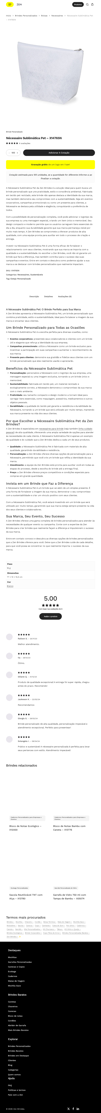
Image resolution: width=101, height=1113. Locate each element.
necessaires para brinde (51, 428)
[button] (10, 4)
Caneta (9, 929)
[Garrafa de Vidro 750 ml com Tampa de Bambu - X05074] (71, 861)
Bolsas (44, 15)
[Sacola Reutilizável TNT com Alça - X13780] (27, 861)
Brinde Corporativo (32, 933)
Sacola (20, 926)
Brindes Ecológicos (14, 933)
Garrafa (18, 929)
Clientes (12, 1060)
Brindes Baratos (15, 1051)
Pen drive (70, 926)
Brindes (10, 922)
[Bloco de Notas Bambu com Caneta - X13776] (71, 791)
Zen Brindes (12, 937)
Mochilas (12, 957)
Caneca (29, 926)
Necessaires (57, 15)
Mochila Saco (78, 922)
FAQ (10, 1085)
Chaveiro (28, 922)
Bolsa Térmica (49, 922)
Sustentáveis (36, 274)
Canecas (12, 1011)
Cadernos (81, 926)
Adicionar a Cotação (59, 152)
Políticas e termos (17, 1090)
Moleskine (11, 926)
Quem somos (14, 1074)
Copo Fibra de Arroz (51, 933)
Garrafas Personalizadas (20, 962)
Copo (37, 926)
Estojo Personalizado (21, 279)
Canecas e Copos (16, 967)
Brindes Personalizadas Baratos (75, 933)
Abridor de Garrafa (17, 1025)
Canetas (12, 1002)
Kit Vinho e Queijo (71, 929)
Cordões (12, 1021)
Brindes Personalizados (26, 15)
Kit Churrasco (48, 929)
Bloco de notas (15, 1016)
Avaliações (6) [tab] (65, 296)
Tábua (59, 929)
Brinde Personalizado (14, 132)
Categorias (13, 1070)
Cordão (38, 922)
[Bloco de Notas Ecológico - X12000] (27, 791)
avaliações (24, 143)
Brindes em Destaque (18, 1055)
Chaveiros (12, 1006)
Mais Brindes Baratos (18, 1030)
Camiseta (46, 926)
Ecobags (12, 971)
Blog (10, 1065)
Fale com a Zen (15, 1095)
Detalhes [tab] (48, 296)
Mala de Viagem (64, 922)
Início (8, 15)
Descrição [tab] (34, 296)
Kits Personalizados (32, 929)
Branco (10, 586)
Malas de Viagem (16, 981)
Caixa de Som (58, 926)
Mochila (19, 922)
